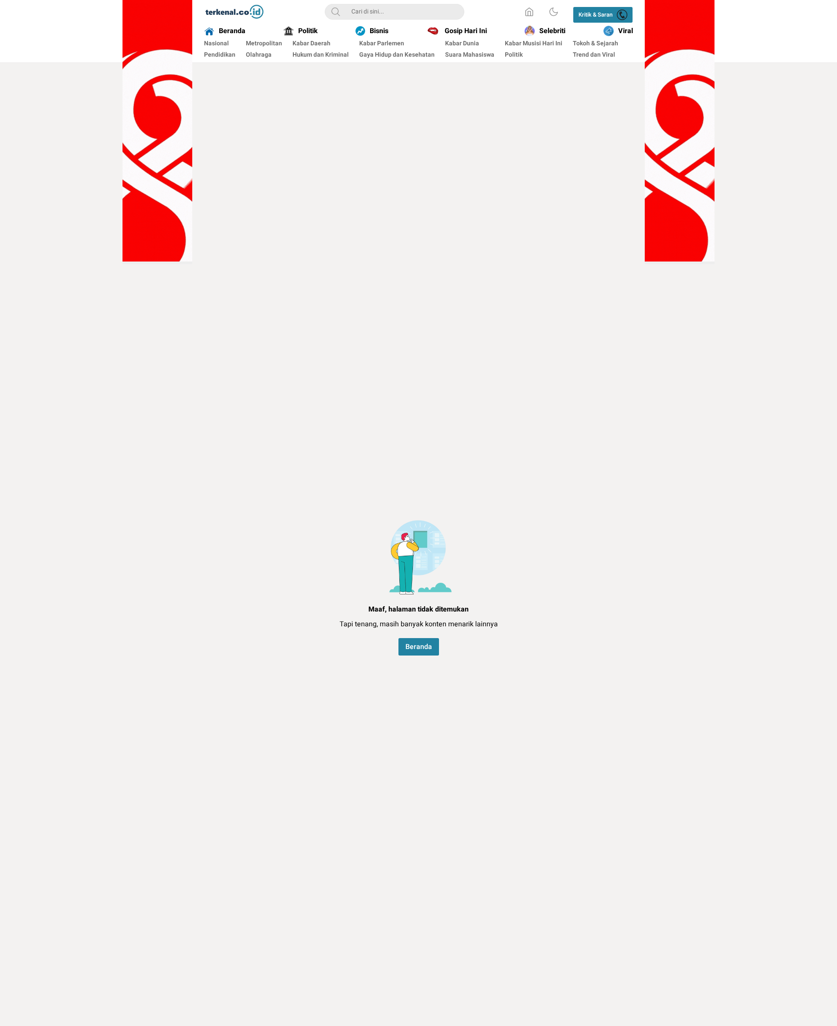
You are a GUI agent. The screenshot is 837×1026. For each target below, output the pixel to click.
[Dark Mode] (553, 12)
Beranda (418, 647)
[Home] (529, 12)
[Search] (335, 11)
